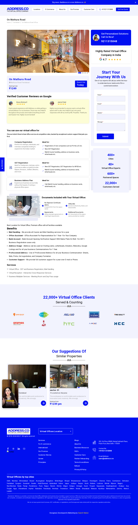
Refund (77, 466)
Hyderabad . (53, 483)
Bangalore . (50, 481)
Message (100, 122)
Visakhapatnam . (112, 486)
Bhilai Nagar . (59, 481)
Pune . (41, 486)
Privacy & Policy (80, 469)
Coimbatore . (116, 481)
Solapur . (72, 486)
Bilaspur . (85, 481)
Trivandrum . (64, 488)
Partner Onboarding (81, 458)
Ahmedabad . (23, 481)
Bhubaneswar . (76, 481)
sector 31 (54, 390)
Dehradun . (125, 481)
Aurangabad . (40, 481)
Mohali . (107, 483)
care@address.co (106, 459)
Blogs (76, 440)
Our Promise (74, 9)
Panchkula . (47, 488)
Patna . (109, 481)
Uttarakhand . (23, 488)
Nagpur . (120, 483)
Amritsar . (55, 488)
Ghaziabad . (86, 488)
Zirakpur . (122, 486)
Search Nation (83, 513)
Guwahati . (26, 483)
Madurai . (94, 488)
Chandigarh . (94, 481)
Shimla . (59, 486)
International (43, 447)
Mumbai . (15, 481)
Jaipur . (67, 483)
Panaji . (25, 486)
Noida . (19, 486)
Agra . (15, 488)
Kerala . (78, 488)
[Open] (70, 431)
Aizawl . (32, 481)
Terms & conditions (81, 462)
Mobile (100, 113)
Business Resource (81, 447)
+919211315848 (107, 9)
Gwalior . (34, 483)
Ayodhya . (101, 488)
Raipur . (46, 486)
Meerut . (126, 488)
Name (99, 95)
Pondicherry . (33, 486)
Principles (42, 462)
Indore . (61, 483)
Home (9, 22)
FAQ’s (76, 451)
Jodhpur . (74, 483)
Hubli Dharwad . (43, 483)
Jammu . (120, 488)
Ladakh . (10, 491)
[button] (65, 145)
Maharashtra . (111, 488)
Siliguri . (65, 486)
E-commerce (49, 9)
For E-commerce (44, 444)
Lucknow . (100, 483)
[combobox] (54, 431)
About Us (62, 9)
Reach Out (81, 83)
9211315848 (109, 41)
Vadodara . (38, 488)
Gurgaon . (18, 483)
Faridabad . (10, 483)
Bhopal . (67, 481)
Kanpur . (81, 483)
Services (41, 440)
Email (99, 104)
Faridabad (16, 22)
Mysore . (114, 483)
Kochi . (87, 483)
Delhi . (9, 481)
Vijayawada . (100, 486)
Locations (37, 9)
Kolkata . (93, 483)
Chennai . (102, 481)
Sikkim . (72, 488)
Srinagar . (79, 486)
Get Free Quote (123, 9)
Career (40, 458)
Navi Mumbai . (11, 486)
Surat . (86, 486)
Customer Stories (44, 455)
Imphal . (31, 488)
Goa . (127, 486)
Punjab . (9, 488)
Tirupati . (92, 486)
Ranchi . (53, 486)
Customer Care (89, 9)
